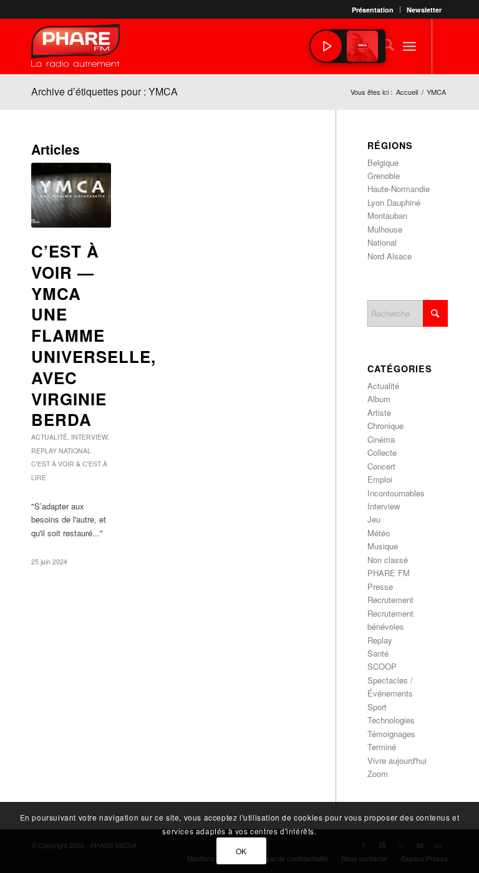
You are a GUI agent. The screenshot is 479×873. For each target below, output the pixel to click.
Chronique (385, 426)
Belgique (383, 162)
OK (241, 851)
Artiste (379, 412)
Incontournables (396, 493)
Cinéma (381, 439)
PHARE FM (388, 573)
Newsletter (424, 9)
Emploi (379, 479)
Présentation (373, 9)
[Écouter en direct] (326, 46)
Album (378, 399)
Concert (381, 466)
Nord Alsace (389, 256)
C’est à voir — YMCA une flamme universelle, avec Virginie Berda (93, 335)
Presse (380, 586)
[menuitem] (373, 9)
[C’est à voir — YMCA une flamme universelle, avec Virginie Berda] (71, 195)
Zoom (377, 773)
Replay (44, 450)
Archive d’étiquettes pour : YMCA (104, 91)
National (75, 450)
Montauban (387, 215)
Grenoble (383, 175)
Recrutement (390, 599)
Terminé (381, 747)
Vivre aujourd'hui (397, 760)
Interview (89, 436)
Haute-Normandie (398, 189)
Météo (378, 533)
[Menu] (409, 46)
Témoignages (391, 734)
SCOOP (382, 666)
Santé (378, 653)
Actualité (49, 436)
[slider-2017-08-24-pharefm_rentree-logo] (75, 48)
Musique (382, 546)
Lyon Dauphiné (393, 202)
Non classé (387, 560)
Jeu (373, 519)
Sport (377, 707)
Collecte (382, 452)
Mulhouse (384, 229)
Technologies (391, 720)
